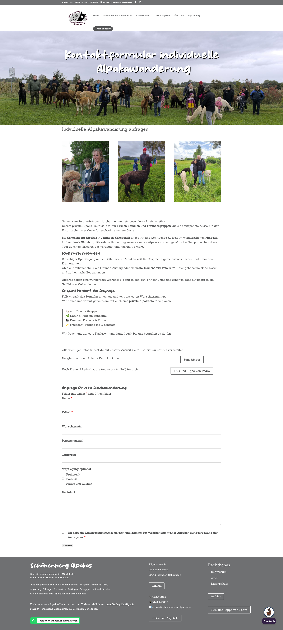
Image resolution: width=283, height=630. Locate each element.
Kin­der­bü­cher (143, 15)
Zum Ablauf (192, 359)
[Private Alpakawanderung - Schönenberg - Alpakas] (141, 201)
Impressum (219, 572)
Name (67, 398)
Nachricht (68, 492)
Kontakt (157, 585)
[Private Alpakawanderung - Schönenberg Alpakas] (85, 201)
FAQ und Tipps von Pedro (192, 371)
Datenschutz (219, 583)
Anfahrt (216, 596)
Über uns (179, 15)
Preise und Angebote (165, 618)
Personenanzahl (72, 440)
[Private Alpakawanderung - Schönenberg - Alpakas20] (197, 201)
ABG (214, 578)
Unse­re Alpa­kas (162, 15)
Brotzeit (71, 479)
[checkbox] (63, 474)
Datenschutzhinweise (99, 532)
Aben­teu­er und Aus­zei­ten (116, 15)
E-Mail (67, 412)
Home (96, 15)
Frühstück (73, 474)
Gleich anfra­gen (103, 28)
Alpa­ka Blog (194, 15)
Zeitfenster (69, 454)
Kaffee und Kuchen (79, 483)
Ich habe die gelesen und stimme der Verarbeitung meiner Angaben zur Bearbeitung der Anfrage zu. (143, 535)
